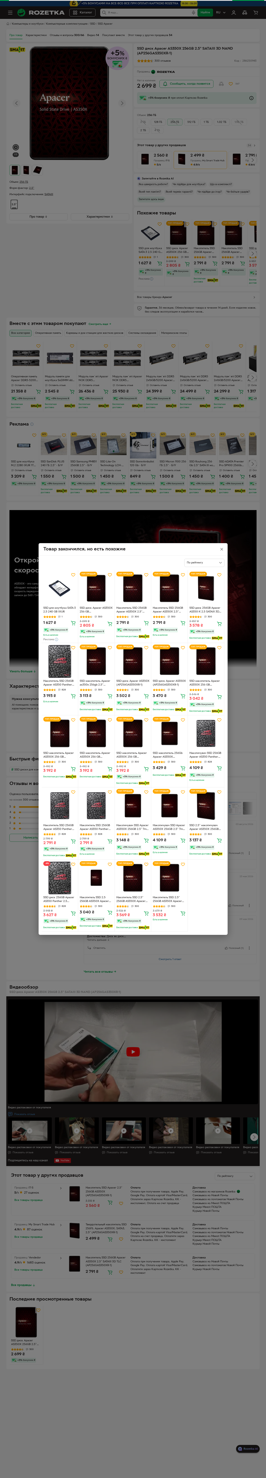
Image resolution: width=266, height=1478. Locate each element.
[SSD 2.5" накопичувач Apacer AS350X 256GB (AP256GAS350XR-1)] (206, 805)
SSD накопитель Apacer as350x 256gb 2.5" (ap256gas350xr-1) (95, 683)
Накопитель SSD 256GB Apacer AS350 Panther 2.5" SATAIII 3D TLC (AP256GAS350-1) (58, 683)
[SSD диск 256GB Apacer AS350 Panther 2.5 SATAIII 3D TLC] (60, 877)
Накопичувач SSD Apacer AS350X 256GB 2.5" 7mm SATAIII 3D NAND (132, 827)
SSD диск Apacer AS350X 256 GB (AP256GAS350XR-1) (96, 610)
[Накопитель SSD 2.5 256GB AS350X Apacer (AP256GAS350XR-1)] (96, 877)
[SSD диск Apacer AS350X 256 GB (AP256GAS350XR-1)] (96, 588)
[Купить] (73, 623)
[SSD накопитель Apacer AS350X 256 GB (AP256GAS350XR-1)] (206, 661)
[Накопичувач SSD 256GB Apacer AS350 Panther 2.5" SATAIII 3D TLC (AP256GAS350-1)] (206, 733)
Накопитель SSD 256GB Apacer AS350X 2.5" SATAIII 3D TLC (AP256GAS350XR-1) (131, 610)
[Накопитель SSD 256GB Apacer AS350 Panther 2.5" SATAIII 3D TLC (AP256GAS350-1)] (60, 661)
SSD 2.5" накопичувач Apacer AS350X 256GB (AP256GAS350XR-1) (204, 827)
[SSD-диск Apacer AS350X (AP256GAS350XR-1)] (133, 661)
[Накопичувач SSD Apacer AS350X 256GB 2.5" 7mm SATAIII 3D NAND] (133, 805)
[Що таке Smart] (144, 636)
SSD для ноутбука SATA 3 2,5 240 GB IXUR (59, 610)
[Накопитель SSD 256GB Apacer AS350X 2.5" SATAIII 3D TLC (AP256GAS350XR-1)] (133, 588)
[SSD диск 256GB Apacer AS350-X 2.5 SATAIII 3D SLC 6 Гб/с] (206, 588)
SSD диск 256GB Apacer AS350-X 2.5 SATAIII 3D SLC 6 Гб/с (204, 610)
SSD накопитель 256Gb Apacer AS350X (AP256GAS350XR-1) (168, 755)
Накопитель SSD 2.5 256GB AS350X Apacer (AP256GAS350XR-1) (94, 899)
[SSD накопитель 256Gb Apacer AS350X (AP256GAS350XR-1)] (169, 733)
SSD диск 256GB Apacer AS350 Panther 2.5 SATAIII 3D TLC (58, 899)
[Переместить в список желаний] (73, 575)
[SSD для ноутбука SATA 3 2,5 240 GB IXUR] (60, 588)
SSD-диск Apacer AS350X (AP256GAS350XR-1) (132, 683)
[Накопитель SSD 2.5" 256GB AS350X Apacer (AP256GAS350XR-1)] (133, 877)
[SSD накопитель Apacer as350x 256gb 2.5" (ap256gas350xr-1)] (96, 661)
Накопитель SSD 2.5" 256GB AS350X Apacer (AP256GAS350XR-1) (131, 899)
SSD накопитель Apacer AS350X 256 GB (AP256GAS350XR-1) (204, 683)
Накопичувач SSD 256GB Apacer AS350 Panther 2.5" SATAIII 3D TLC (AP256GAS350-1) (205, 755)
